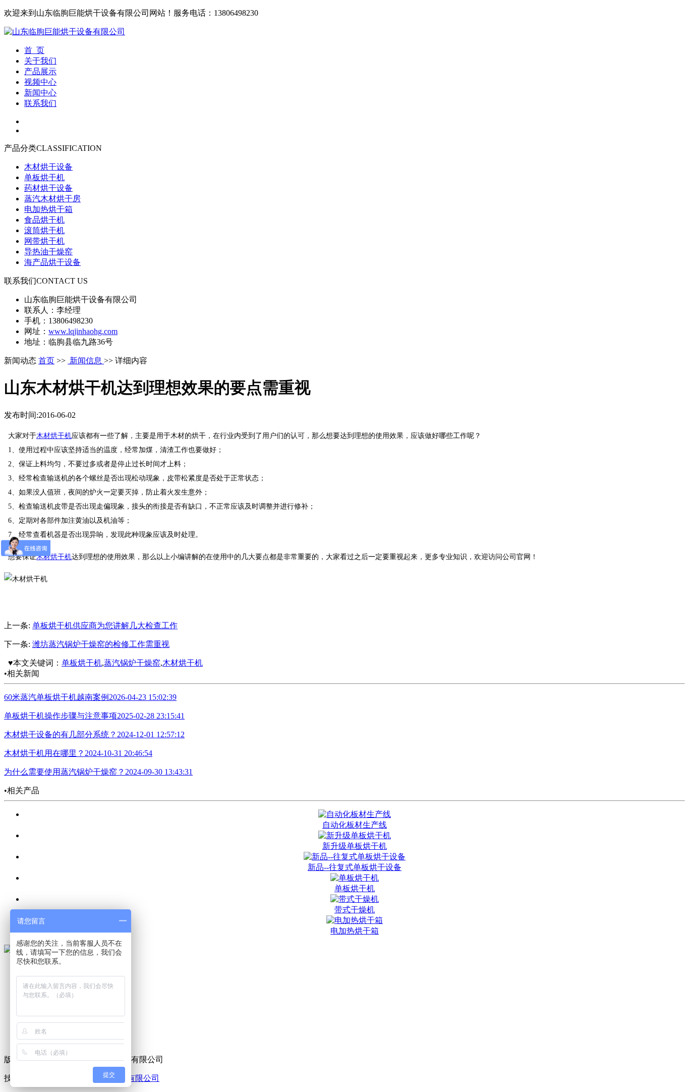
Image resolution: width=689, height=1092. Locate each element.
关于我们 (40, 61)
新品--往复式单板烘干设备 (354, 867)
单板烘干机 (44, 177)
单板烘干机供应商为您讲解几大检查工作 (105, 625)
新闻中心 (40, 92)
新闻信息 (86, 360)
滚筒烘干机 (44, 230)
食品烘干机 (44, 219)
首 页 (34, 50)
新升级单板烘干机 (354, 846)
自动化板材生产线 (354, 825)
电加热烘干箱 (48, 209)
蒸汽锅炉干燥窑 (132, 663)
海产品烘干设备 (52, 262)
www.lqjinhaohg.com (83, 331)
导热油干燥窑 (48, 251)
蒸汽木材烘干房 (52, 198)
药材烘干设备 (48, 188)
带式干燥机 (354, 909)
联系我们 (40, 103)
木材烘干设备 (48, 166)
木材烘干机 (54, 436)
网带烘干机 (44, 241)
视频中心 (40, 82)
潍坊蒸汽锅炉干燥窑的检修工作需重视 (100, 644)
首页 (46, 360)
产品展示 (40, 71)
